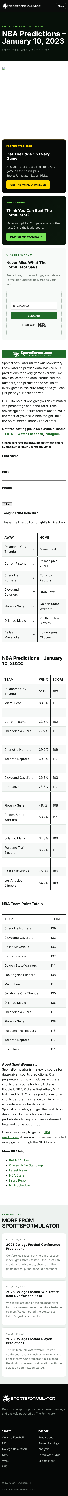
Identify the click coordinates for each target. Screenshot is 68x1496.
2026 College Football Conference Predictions (33, 1246)
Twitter (21, 434)
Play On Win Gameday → (26, 236)
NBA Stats (16, 1175)
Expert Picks (46, 1460)
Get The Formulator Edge (28, 184)
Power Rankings (48, 1443)
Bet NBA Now (19, 1160)
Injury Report (18, 1180)
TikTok (9, 434)
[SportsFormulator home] (27, 6)
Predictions (10, 26)
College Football (13, 1437)
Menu (61, 6)
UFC (5, 1466)
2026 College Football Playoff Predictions (29, 1341)
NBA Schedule (19, 1185)
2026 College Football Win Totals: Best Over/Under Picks (32, 1294)
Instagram (52, 434)
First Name (10, 456)
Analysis (43, 1449)
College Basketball (14, 1449)
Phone (7, 488)
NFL (4, 1443)
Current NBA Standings (26, 1165)
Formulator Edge (49, 1455)
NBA (23, 26)
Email (6, 472)
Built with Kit (34, 325)
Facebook (35, 434)
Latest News (18, 1170)
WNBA (6, 1460)
